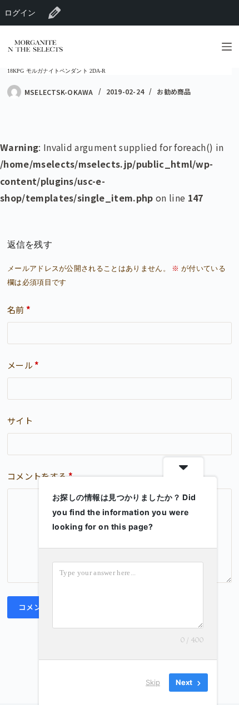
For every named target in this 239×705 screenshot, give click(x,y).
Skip (153, 682)
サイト (20, 420)
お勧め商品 (174, 91)
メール (23, 365)
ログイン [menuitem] (20, 12)
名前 (19, 309)
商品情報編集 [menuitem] (54, 13)
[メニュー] (227, 47)
